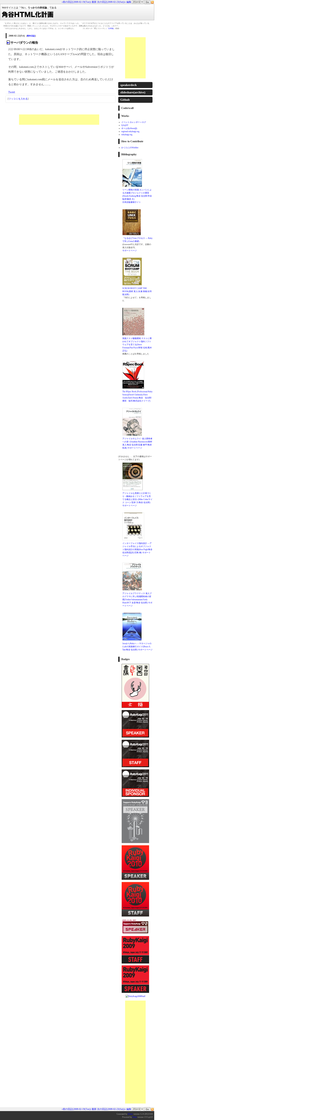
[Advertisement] (59, 119)
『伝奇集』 (111, 28)
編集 (128, 2)
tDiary (130, 1114)
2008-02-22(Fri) (17, 35)
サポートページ (129, 250)
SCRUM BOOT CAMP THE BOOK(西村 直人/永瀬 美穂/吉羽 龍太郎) (137, 291)
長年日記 (31, 36)
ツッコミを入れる (18, 98)
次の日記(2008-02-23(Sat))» (111, 2)
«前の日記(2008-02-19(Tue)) (76, 2)
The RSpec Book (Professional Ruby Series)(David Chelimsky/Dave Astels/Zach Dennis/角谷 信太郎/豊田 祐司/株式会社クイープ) (137, 396)
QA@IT (124, 125)
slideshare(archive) (132, 92)
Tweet (11, 92)
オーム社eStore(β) (129, 128)
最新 (94, 2)
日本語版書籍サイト (131, 202)
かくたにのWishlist (129, 147)
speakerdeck (128, 85)
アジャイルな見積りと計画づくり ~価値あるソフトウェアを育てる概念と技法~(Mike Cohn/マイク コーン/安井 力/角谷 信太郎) (137, 498)
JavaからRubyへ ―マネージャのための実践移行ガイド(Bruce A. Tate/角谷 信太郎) (136, 646)
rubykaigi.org (126, 134)
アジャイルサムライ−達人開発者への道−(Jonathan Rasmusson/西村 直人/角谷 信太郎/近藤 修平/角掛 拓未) (137, 443)
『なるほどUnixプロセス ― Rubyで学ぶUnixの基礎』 (137, 239)
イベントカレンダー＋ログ (133, 122)
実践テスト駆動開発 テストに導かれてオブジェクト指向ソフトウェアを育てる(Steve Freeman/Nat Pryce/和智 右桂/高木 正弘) (137, 344)
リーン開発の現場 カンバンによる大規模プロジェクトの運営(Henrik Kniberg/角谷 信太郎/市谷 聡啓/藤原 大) (137, 194)
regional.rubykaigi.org (130, 131)
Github (125, 99)
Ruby (134, 1117)
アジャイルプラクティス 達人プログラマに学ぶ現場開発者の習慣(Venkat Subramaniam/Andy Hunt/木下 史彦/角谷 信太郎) (137, 598)
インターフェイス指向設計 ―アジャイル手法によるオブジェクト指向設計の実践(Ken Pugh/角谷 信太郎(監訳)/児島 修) (137, 548)
